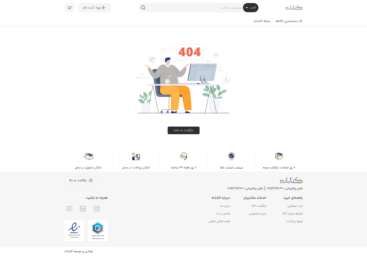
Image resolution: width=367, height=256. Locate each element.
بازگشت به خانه (183, 130)
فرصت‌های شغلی (219, 221)
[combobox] (198, 7)
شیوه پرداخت (294, 221)
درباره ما (225, 206)
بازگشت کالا (259, 206)
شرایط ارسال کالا (293, 213)
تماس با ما (223, 213)
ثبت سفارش (295, 206)
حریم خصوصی (257, 213)
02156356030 (274, 188)
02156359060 (235, 188)
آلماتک (68, 251)
